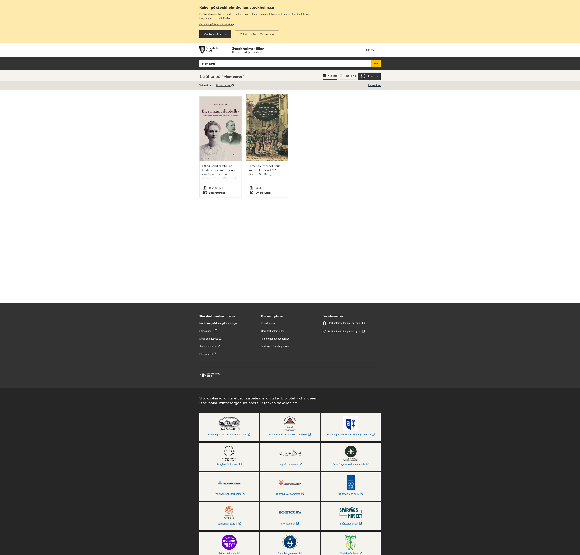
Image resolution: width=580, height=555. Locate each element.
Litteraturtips (223, 85)
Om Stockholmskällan (272, 331)
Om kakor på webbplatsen (275, 346)
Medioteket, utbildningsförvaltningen (218, 323)
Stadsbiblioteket (208, 346)
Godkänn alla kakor (215, 34)
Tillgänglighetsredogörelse (275, 338)
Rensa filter (374, 85)
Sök (376, 63)
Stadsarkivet (206, 354)
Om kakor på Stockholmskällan (216, 24)
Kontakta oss (268, 323)
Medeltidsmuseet (208, 338)
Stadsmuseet (206, 331)
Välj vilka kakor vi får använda (257, 34)
